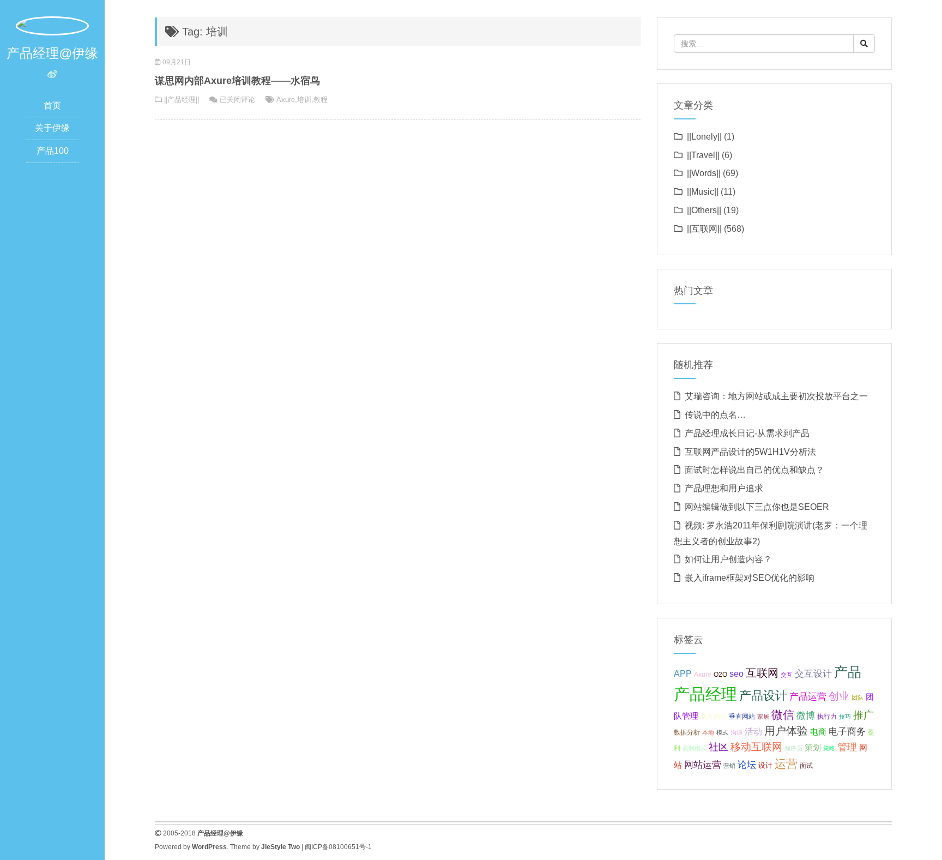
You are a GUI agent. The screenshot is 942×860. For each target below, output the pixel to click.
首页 (52, 105)
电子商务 (847, 731)
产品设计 (763, 695)
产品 (847, 672)
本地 (708, 732)
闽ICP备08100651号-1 (338, 847)
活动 (753, 731)
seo (736, 673)
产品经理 (705, 694)
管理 (847, 747)
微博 (805, 715)
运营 (786, 763)
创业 (839, 696)
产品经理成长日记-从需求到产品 (747, 433)
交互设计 (813, 674)
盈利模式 (694, 748)
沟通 (736, 732)
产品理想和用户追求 (724, 488)
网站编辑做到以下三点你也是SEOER (757, 507)
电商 (818, 731)
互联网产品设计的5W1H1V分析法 (750, 451)
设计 (765, 765)
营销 (729, 765)
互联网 (762, 673)
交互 (787, 674)
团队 (857, 697)
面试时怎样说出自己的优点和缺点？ (754, 469)
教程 (320, 99)
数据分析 (687, 732)
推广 (863, 715)
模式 (722, 732)
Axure (285, 99)
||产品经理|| (181, 99)
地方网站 (714, 716)
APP (683, 673)
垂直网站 (742, 716)
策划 (813, 747)
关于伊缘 (52, 128)
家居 (763, 716)
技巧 (845, 716)
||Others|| (704, 210)
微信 (782, 714)
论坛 (747, 765)
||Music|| (702, 191)
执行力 (827, 716)
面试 (806, 765)
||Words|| (704, 173)
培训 (304, 99)
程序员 (793, 748)
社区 (718, 747)
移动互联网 (756, 747)
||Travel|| (703, 155)
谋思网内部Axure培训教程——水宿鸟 (237, 80)
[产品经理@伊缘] (52, 25)
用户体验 (786, 731)
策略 (829, 748)
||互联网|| (704, 228)
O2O (720, 674)
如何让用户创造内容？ (728, 559)
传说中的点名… (715, 414)
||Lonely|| (704, 136)
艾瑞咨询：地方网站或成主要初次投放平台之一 (776, 396)
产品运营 (807, 696)
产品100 (53, 150)
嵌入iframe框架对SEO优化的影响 (749, 577)
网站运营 (702, 764)
